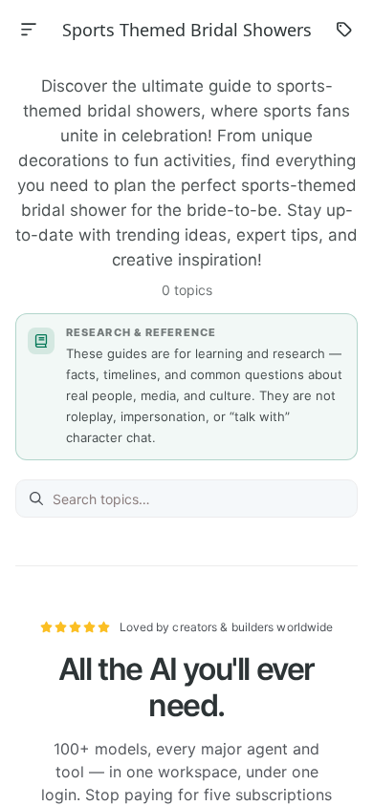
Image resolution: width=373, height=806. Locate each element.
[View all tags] (344, 30)
